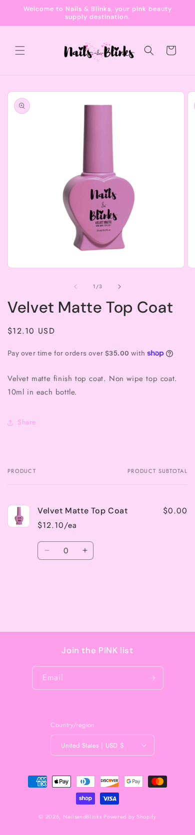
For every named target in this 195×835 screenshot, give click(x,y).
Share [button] (27, 422)
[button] (20, 50)
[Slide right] (119, 287)
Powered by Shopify (130, 817)
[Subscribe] (152, 678)
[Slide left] (75, 287)
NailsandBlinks (82, 817)
